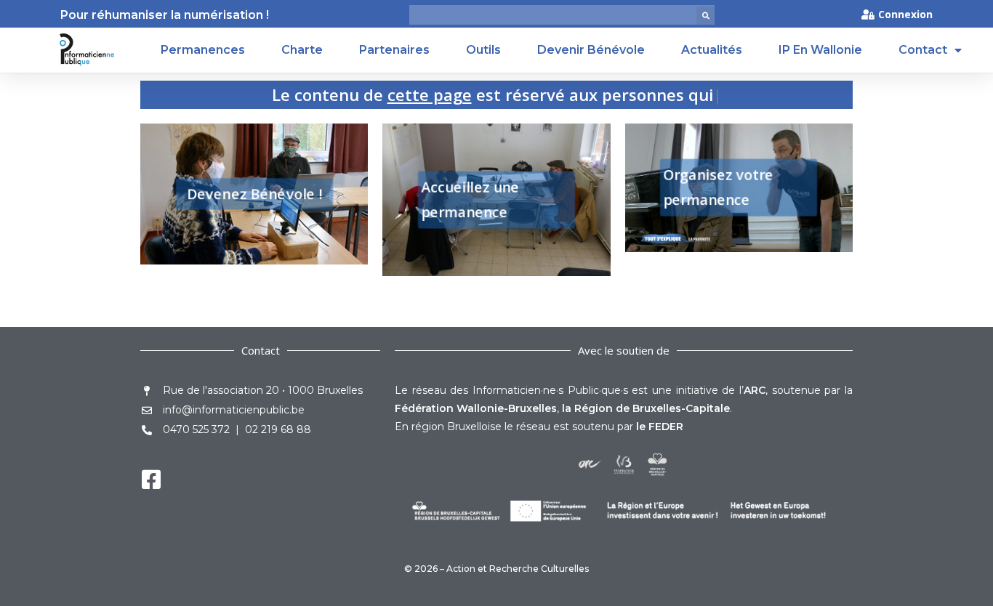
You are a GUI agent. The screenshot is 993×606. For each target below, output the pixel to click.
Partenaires (394, 50)
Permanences (203, 50)
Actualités (711, 50)
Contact (922, 50)
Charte (302, 50)
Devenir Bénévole (591, 50)
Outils (483, 50)
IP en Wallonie (820, 50)
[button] (705, 16)
